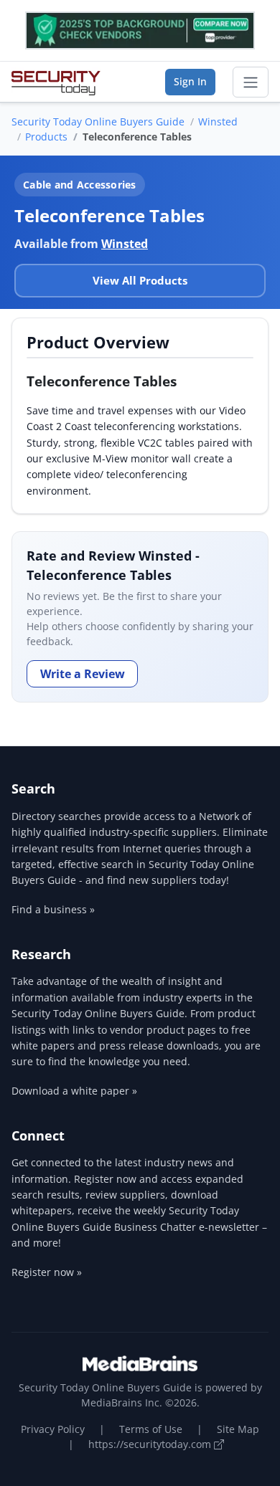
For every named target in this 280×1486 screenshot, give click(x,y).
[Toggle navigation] (251, 82)
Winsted (218, 121)
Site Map (238, 1429)
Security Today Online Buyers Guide (98, 121)
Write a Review (82, 674)
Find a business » (53, 909)
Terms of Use (150, 1429)
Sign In (190, 81)
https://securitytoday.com (151, 1444)
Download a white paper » (74, 1090)
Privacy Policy (53, 1429)
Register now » (46, 1272)
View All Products (140, 280)
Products (46, 136)
